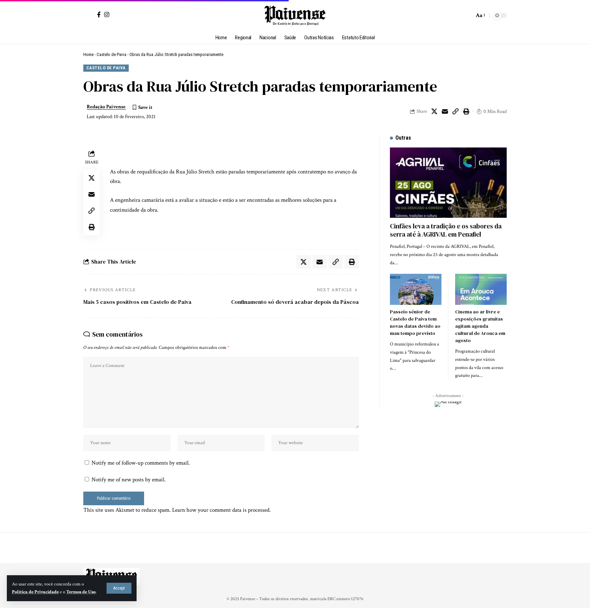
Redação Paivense (106, 106)
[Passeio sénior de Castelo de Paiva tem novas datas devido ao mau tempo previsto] (415, 289)
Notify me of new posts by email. (129, 479)
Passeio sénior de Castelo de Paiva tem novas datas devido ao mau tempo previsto (415, 322)
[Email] (445, 111)
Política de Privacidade (35, 592)
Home (88, 54)
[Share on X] (434, 111)
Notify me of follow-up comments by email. (141, 463)
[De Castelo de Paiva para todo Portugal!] (294, 15)
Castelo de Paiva (111, 54)
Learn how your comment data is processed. (221, 510)
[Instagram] (106, 14)
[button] (119, 588)
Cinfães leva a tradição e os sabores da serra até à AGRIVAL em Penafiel (446, 230)
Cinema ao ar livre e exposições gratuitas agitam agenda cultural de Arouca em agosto (480, 326)
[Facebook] (98, 14)
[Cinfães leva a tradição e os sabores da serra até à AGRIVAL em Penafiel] (448, 182)
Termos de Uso (81, 592)
